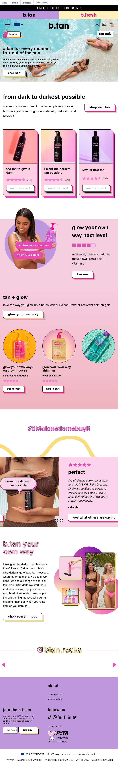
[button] (18, 24)
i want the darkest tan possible (19, 171)
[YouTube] (59, 717)
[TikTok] (49, 717)
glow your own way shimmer (56, 369)
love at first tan (55, 170)
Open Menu (7, 24)
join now (28, 730)
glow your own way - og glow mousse (18, 369)
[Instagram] (55, 717)
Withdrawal (82, 760)
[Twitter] (75, 717)
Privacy (10, 760)
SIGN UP (77, 8)
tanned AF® (90, 170)
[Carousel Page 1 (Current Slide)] (56, 520)
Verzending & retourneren (59, 760)
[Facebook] (64, 717)
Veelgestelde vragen (102, 760)
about (53, 686)
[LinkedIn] (69, 717)
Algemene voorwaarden (30, 760)
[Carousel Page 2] (61, 520)
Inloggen (97, 24)
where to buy (55, 699)
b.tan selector (55, 695)
